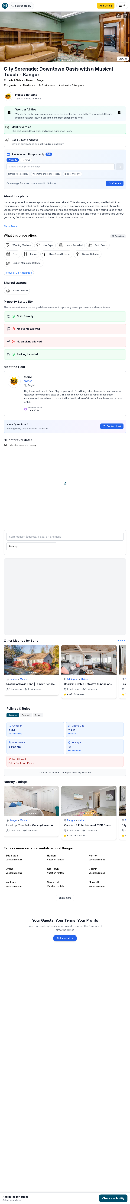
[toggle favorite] (55, 648)
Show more (65, 897)
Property (13, 160)
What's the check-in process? (46, 174)
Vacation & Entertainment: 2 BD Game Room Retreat (96, 825)
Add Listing (106, 5)
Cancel (38, 715)
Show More (10, 226)
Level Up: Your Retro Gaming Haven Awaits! (33, 825)
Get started (63, 938)
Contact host (114, 426)
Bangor (40, 80)
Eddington (72, 679)
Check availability (113, 1198)
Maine (29, 80)
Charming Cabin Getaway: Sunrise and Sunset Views (97, 684)
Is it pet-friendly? (72, 174)
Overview (12, 715)
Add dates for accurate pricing (20, 445)
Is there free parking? (18, 174)
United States (15, 80)
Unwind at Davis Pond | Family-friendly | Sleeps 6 (36, 684)
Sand (28, 377)
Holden (13, 679)
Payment (26, 715)
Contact (116, 183)
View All (121, 640)
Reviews (26, 160)
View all (123, 58)
